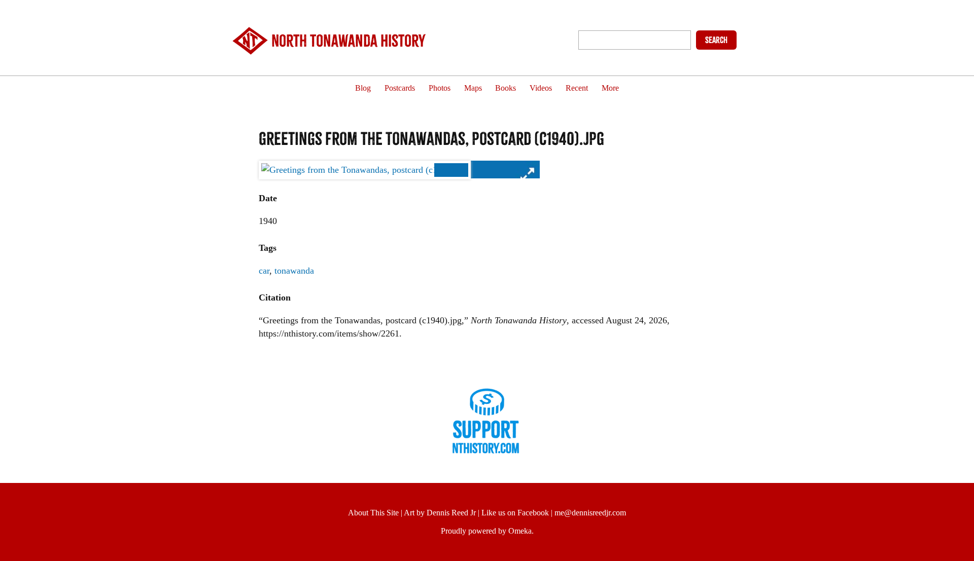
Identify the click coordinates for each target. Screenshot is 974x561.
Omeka (520, 531)
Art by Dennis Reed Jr (440, 512)
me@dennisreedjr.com (590, 512)
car (264, 271)
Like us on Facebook (515, 512)
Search (716, 40)
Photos (439, 88)
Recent (577, 88)
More (610, 88)
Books (505, 88)
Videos (541, 88)
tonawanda (294, 271)
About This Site (373, 512)
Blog (363, 88)
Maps (473, 88)
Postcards (400, 88)
